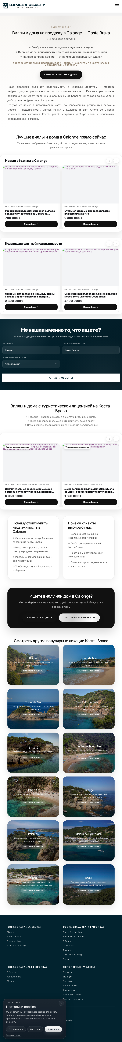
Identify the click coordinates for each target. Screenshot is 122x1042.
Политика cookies (13, 1035)
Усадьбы (67, 981)
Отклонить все (16, 1029)
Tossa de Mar (14, 941)
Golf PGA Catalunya (16, 945)
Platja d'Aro (68, 945)
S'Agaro (67, 941)
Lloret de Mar (14, 936)
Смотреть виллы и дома (61, 74)
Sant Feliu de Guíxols (73, 936)
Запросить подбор (39, 617)
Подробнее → (31, 224)
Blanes (10, 932)
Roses (10, 981)
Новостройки (70, 985)
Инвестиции (69, 990)
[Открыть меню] (117, 5)
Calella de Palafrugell (73, 954)
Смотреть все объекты (79, 617)
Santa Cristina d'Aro (73, 932)
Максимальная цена (14, 357)
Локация (8, 344)
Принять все (53, 1029)
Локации (67, 976)
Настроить (35, 1029)
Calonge (67, 950)
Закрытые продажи (73, 999)
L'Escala (11, 972)
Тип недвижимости (73, 344)
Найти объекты (63, 378)
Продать (67, 972)
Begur (66, 959)
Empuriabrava (14, 976)
